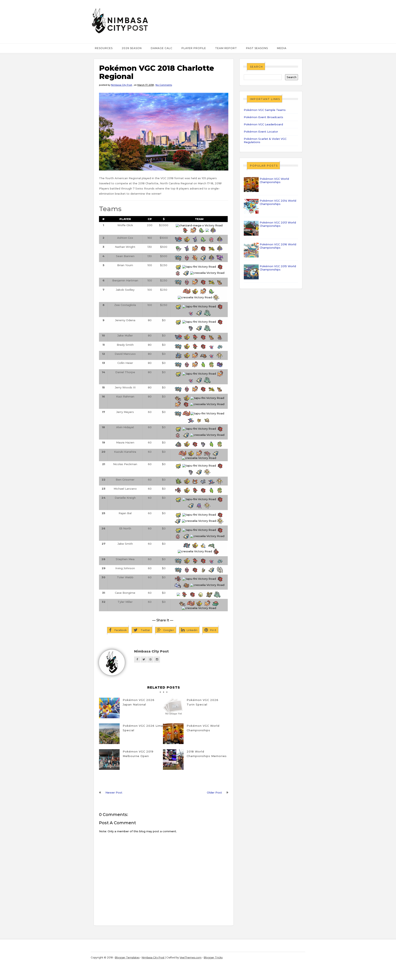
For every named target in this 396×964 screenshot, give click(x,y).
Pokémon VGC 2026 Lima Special (143, 728)
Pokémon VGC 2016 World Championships (278, 246)
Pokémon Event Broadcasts (263, 117)
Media (281, 48)
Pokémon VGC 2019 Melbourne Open (138, 754)
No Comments (164, 84)
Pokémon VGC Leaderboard (263, 124)
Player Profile (194, 48)
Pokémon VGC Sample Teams (265, 110)
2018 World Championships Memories (207, 754)
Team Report (226, 48)
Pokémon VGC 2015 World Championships (278, 268)
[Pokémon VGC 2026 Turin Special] (173, 708)
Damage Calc (161, 48)
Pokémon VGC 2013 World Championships (278, 224)
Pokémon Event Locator (261, 131)
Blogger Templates (127, 957)
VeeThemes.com (191, 957)
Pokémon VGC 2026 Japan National (138, 702)
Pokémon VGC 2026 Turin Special (202, 702)
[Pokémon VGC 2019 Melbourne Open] (109, 759)
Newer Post (113, 792)
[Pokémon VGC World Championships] (173, 733)
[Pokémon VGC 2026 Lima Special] (109, 733)
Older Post (214, 792)
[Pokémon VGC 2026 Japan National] (109, 708)
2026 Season (132, 48)
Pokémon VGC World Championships (203, 728)
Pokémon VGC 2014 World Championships (278, 202)
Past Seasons (257, 48)
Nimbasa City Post (121, 84)
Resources (104, 48)
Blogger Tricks (213, 957)
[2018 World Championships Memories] (173, 759)
